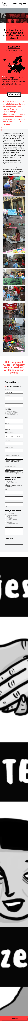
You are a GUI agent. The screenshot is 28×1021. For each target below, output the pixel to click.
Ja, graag (10, 481)
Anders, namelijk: (12, 523)
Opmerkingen (8, 526)
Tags (3, 87)
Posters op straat (13, 515)
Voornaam (7, 423)
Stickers (9, 517)
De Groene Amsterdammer (12, 519)
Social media (11, 514)
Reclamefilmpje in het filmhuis (14, 522)
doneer (17, 4)
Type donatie (8, 389)
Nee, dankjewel (12, 482)
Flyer (8, 516)
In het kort (5, 76)
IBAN (6, 402)
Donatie (7, 395)
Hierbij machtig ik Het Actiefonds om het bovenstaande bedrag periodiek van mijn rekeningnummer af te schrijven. (12, 413)
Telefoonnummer (9, 447)
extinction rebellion (7, 88)
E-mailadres (8, 440)
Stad (6, 506)
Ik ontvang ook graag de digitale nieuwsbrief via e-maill (13, 466)
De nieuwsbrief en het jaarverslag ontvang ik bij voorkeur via (14, 455)
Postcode (6, 500)
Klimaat (14, 26)
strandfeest (5, 90)
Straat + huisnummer (9, 495)
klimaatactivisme (18, 88)
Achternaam (7, 429)
